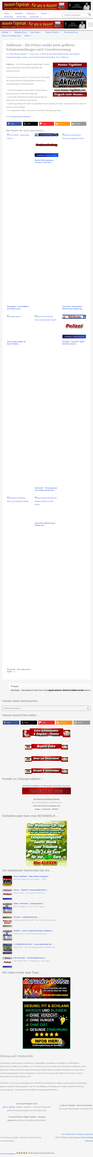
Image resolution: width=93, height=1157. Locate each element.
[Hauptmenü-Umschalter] (90, 24)
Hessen (65, 54)
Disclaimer (80, 1134)
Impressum (89, 1134)
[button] (10, 13)
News (58, 57)
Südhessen (65, 57)
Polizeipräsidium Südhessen (21, 117)
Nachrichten (50, 57)
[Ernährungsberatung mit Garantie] (46, 1025)
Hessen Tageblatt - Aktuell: (12, 1107)
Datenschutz (70, 1134)
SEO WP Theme (61, 1137)
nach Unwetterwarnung (36, 57)
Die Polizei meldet (55, 54)
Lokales (24, 57)
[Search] (89, 15)
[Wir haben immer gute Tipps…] (46, 988)
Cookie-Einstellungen (8, 1154)
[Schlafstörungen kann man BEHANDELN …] (46, 843)
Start (63, 1134)
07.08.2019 (44, 54)
